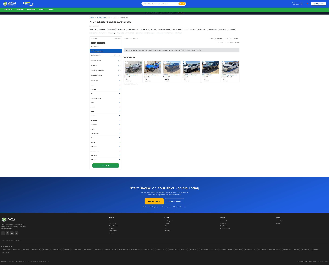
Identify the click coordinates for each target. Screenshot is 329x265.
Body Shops (223, 226)
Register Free (153, 201)
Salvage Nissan (77, 249)
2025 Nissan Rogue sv (190, 75)
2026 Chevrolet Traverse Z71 (172, 75)
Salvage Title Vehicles (226, 249)
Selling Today (111, 33)
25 (230, 38)
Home (92, 17)
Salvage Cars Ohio (173, 249)
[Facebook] (3, 233)
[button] (105, 80)
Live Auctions (31, 9)
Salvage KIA (296, 249)
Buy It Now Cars (214, 249)
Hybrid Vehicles (149, 33)
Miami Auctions (287, 249)
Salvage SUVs (121, 29)
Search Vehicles (113, 221)
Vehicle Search (8, 9)
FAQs (165, 226)
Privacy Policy (312, 261)
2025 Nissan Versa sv (131, 75)
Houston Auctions (262, 249)
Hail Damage (231, 29)
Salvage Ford (25, 249)
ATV (115, 17)
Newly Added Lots (95, 55)
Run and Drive (202, 29)
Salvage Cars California (110, 249)
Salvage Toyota (6, 249)
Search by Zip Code (96, 60)
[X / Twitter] (16, 233)
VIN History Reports (225, 228)
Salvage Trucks (145, 29)
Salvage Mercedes (56, 249)
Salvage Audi (315, 249)
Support (41, 9)
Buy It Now (94, 65)
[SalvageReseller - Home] (10, 3)
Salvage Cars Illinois (148, 249)
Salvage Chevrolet (35, 249)
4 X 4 (186, 29)
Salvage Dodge (97, 249)
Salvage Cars (111, 29)
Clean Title (193, 29)
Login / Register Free (318, 4)
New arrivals (178, 33)
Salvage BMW (46, 249)
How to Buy (167, 223)
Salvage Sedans (238, 249)
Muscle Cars (139, 33)
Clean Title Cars (204, 249)
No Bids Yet (120, 33)
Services (50, 9)
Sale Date (219, 38)
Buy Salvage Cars (103, 17)
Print (238, 42)
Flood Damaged (212, 29)
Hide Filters (117, 39)
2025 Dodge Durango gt (229, 75)
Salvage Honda (16, 249)
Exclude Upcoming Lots (97, 70)
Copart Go (93, 29)
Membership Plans (280, 221)
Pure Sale (169, 33)
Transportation (224, 221)
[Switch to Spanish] (307, 4)
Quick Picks (20, 9)
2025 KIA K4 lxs (207, 75)
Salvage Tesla (67, 249)
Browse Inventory (174, 201)
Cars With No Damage (164, 29)
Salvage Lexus (5, 252)
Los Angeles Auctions (274, 249)
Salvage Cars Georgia (161, 249)
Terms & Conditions (302, 261)
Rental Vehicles (160, 33)
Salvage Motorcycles (132, 29)
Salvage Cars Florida (135, 249)
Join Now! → (181, 13)
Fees (165, 228)
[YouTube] (12, 233)
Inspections (223, 223)
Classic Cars (102, 33)
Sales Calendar (113, 231)
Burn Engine (222, 29)
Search (182, 3)
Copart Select (101, 29)
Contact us (167, 231)
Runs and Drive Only (96, 75)
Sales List (111, 233)
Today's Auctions (113, 226)
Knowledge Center (169, 221)
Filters (221, 42)
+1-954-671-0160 (298, 3)
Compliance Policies (323, 261)
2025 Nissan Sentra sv (151, 75)
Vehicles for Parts (177, 29)
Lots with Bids (130, 33)
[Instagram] (7, 233)
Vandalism (93, 33)
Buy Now (153, 29)
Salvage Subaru (305, 249)
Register (278, 223)
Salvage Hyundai (87, 249)
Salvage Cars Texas (123, 249)
